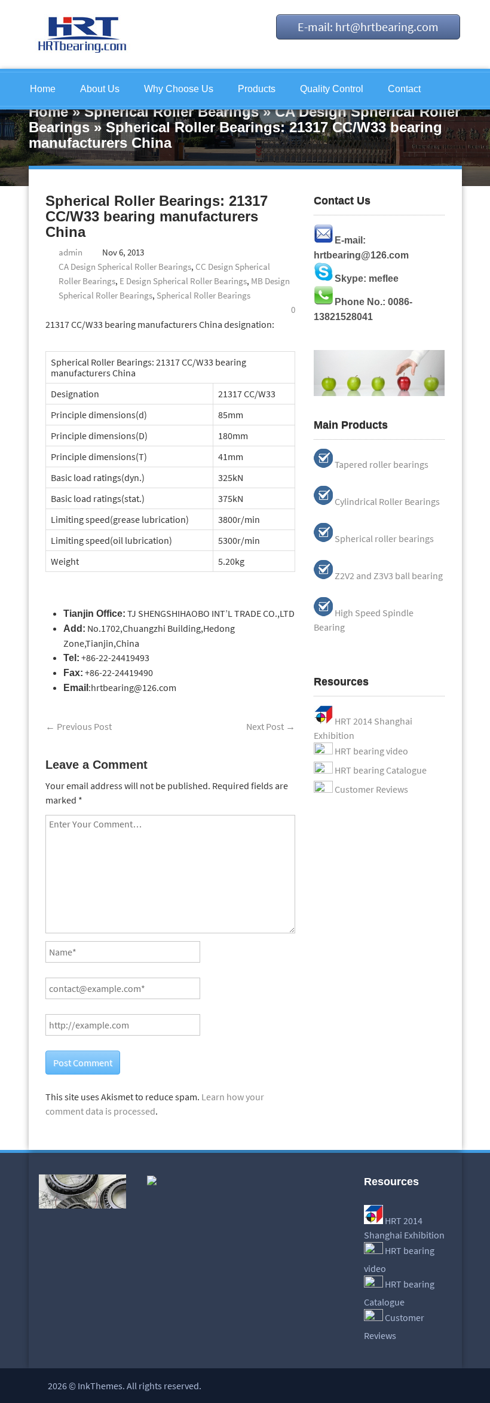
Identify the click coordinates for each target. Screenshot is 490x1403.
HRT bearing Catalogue (381, 770)
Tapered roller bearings (381, 464)
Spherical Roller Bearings (171, 112)
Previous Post (78, 726)
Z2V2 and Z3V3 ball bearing (389, 576)
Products (256, 89)
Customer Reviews (371, 789)
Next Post (270, 726)
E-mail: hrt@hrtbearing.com (368, 26)
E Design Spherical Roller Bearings (183, 281)
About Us (100, 89)
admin (70, 252)
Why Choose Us (178, 89)
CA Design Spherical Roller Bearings (125, 266)
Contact (404, 89)
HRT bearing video (371, 751)
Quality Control (331, 89)
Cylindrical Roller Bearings (387, 501)
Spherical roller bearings (384, 538)
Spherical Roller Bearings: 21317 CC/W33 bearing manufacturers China (156, 216)
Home (43, 89)
